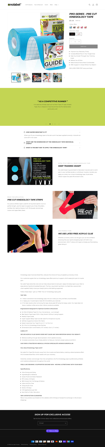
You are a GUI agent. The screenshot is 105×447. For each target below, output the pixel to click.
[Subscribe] (65, 423)
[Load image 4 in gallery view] (47, 77)
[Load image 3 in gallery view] (36, 77)
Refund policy (24, 444)
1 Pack (72, 34)
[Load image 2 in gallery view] (26, 77)
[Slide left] (9, 77)
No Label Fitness (15, 444)
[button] (56, 4)
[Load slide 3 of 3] (55, 124)
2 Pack (79, 34)
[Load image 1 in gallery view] (16, 77)
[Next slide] (59, 124)
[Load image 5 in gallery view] (57, 77)
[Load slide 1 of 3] (50, 124)
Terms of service (42, 444)
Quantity (71, 38)
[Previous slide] (46, 124)
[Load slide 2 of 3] (52, 124)
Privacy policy (33, 444)
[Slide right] (64, 77)
